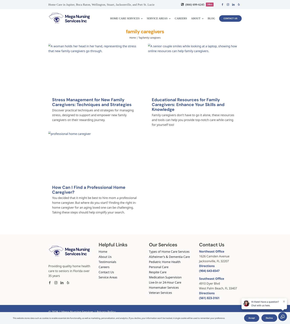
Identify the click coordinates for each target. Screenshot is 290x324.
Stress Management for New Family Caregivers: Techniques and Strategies (92, 102)
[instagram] (228, 4)
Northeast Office (211, 251)
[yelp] (239, 4)
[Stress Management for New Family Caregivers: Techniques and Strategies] (95, 68)
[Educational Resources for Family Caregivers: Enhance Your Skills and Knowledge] (195, 68)
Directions (207, 266)
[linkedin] (233, 4)
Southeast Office (211, 279)
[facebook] (222, 4)
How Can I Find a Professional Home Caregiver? (88, 190)
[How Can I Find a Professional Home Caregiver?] (95, 156)
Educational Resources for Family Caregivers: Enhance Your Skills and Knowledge (188, 104)
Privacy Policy (106, 312)
